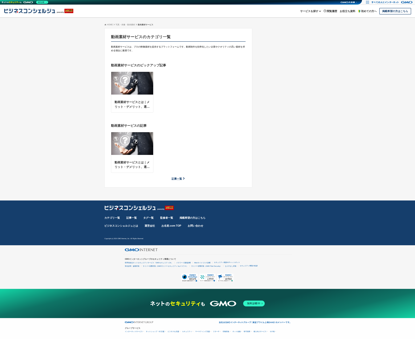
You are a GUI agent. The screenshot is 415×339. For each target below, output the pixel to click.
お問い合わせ (195, 225)
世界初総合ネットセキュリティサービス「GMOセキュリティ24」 (149, 263)
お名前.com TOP (171, 225)
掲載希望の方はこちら (193, 217)
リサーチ (216, 331)
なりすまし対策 (230, 266)
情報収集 (226, 331)
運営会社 (150, 225)
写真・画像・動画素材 (125, 25)
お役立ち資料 (347, 11)
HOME (110, 25)
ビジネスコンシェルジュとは (121, 225)
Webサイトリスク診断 (202, 263)
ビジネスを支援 (173, 331)
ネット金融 (236, 331)
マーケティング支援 (202, 331)
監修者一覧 (166, 217)
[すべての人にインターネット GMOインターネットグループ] (392, 2)
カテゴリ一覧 (112, 217)
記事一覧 (177, 178)
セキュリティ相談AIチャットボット (227, 262)
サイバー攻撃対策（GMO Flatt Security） (206, 266)
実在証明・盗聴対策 (132, 266)
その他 (272, 331)
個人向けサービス (260, 331)
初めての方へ (369, 11)
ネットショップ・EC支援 (155, 331)
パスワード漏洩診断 (183, 263)
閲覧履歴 (332, 11)
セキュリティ (187, 331)
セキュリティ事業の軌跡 (249, 266)
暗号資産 (247, 331)
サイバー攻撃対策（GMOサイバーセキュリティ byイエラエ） (165, 266)
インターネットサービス (134, 331)
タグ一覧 (148, 217)
